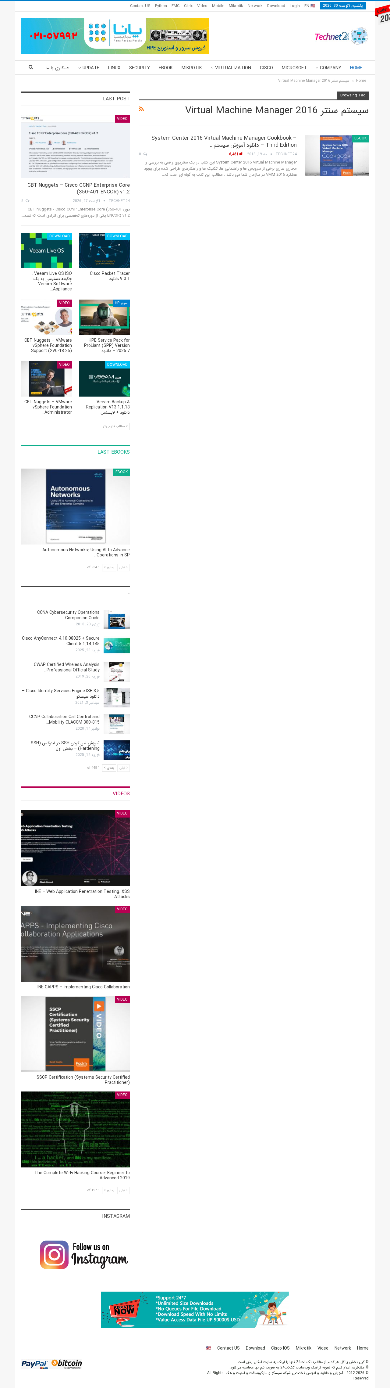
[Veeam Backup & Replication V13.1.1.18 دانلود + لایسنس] (104, 379)
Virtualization (233, 68)
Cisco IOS (280, 1348)
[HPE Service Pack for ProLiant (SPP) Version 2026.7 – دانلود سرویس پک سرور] (104, 317)
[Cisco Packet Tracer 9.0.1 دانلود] (104, 250)
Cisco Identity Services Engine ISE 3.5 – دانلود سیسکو (61, 694)
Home (356, 68)
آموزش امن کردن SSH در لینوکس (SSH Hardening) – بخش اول (65, 746)
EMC (175, 6)
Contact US (140, 6)
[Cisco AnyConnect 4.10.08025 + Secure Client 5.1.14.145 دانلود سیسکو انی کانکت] (117, 645)
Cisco (266, 68)
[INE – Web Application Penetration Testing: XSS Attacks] (75, 848)
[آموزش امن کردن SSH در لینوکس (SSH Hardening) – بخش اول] (117, 750)
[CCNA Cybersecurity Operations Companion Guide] (117, 619)
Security (139, 68)
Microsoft (294, 68)
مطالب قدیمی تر (114, 426)
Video (202, 6)
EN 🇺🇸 (309, 6)
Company (330, 68)
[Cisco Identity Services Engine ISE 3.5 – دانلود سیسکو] (117, 698)
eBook (166, 68)
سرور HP (121, 303)
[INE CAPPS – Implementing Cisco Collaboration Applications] (75, 944)
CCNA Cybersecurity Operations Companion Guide (68, 615)
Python (161, 6)
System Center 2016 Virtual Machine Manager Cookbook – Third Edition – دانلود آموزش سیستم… (224, 141)
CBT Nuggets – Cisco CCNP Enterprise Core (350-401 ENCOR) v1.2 (78, 188)
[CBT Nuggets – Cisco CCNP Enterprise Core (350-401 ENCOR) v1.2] (75, 146)
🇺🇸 (208, 1348)
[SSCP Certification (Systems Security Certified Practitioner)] (75, 1034)
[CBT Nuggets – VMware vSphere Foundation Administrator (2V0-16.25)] (46, 379)
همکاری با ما (57, 68)
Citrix (188, 6)
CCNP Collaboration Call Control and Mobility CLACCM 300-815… (64, 720)
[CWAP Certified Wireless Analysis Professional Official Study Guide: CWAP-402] (117, 671)
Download (276, 6)
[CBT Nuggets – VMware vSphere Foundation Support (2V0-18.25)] (46, 317)
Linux (114, 68)
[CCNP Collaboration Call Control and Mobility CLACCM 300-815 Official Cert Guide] (117, 724)
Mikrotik (236, 6)
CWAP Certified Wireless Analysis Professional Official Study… (67, 667)
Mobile (218, 6)
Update (91, 68)
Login (295, 6)
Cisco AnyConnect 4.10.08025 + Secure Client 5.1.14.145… (61, 641)
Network (255, 6)
